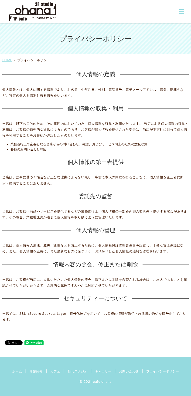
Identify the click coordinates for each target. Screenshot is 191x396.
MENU (181, 11)
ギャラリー (103, 371)
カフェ (55, 371)
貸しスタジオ (77, 371)
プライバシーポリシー (162, 371)
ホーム (17, 371)
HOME (7, 60)
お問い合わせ (129, 371)
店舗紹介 (36, 371)
